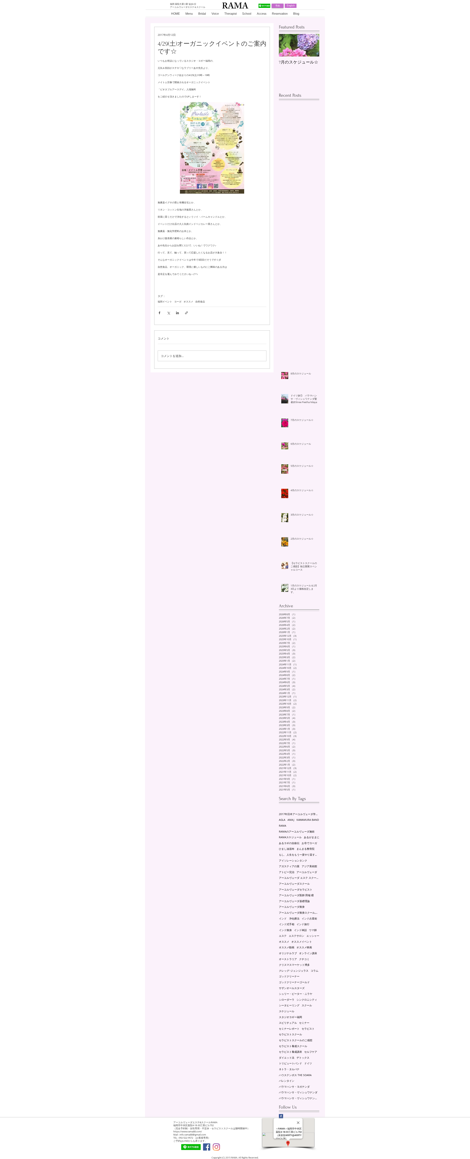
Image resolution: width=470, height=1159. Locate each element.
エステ (283, 935)
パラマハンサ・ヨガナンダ (294, 1086)
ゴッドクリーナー (289, 976)
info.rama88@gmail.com (193, 1134)
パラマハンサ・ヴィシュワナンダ (298, 1092)
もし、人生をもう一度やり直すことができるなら (299, 854)
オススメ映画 (304, 947)
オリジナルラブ (288, 953)
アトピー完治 (286, 872)
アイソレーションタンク (293, 860)
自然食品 (200, 301)
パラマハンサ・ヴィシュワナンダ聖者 (299, 1098)
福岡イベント (165, 301)
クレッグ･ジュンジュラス (293, 970)
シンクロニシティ (307, 999)
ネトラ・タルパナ (289, 1069)
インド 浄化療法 (289, 918)
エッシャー (312, 935)
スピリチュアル (288, 1022)
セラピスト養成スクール (293, 1046)
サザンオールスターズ (292, 988)
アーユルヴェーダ (307, 872)
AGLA (282, 819)
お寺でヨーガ (309, 843)
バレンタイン (286, 1080)
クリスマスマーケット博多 (294, 964)
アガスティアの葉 (289, 866)
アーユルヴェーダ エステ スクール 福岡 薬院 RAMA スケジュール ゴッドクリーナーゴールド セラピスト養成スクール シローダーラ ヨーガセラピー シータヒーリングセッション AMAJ (299, 877)
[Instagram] (216, 1147)
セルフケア (310, 1051)
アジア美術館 (309, 866)
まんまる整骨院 (305, 848)
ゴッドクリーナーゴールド (294, 982)
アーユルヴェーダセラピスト (295, 889)
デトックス (303, 1057)
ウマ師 (313, 930)
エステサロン (296, 935)
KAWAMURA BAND (308, 819)
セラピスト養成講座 (290, 1051)
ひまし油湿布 (286, 848)
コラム (314, 970)
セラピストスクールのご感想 (295, 1040)
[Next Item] (313, 45)
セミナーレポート (289, 1028)
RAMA (282, 825)
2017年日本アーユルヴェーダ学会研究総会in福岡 (299, 814)
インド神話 (300, 930)
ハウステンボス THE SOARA (295, 1075)
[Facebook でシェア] (159, 313)
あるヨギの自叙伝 (289, 843)
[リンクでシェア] (186, 313)
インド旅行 (303, 924)
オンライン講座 (308, 953)
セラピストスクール (290, 1034)
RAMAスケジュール (290, 837)
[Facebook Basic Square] (281, 1116)
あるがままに (311, 837)
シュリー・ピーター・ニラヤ (295, 993)
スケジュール (286, 1011)
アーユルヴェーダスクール (294, 883)
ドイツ (308, 1063)
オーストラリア (288, 959)
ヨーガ (177, 301)
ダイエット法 (286, 1057)
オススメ (188, 301)
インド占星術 (309, 918)
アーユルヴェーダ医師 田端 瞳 (296, 895)
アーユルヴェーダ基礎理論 (294, 901)
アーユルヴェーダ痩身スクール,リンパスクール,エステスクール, (299, 912)
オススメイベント (301, 941)
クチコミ (304, 959)
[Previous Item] (284, 45)
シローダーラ (286, 999)
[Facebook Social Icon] (206, 1147)
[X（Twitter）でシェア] (168, 313)
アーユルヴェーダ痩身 (292, 906)
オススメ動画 (286, 947)
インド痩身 (285, 930)
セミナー (304, 1022)
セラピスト (308, 1028)
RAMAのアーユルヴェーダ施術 (296, 831)
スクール (307, 1005)
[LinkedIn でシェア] (177, 313)
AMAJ (291, 819)
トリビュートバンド (290, 1063)
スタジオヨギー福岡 (290, 1017)
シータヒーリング (289, 1005)
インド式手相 (286, 924)
